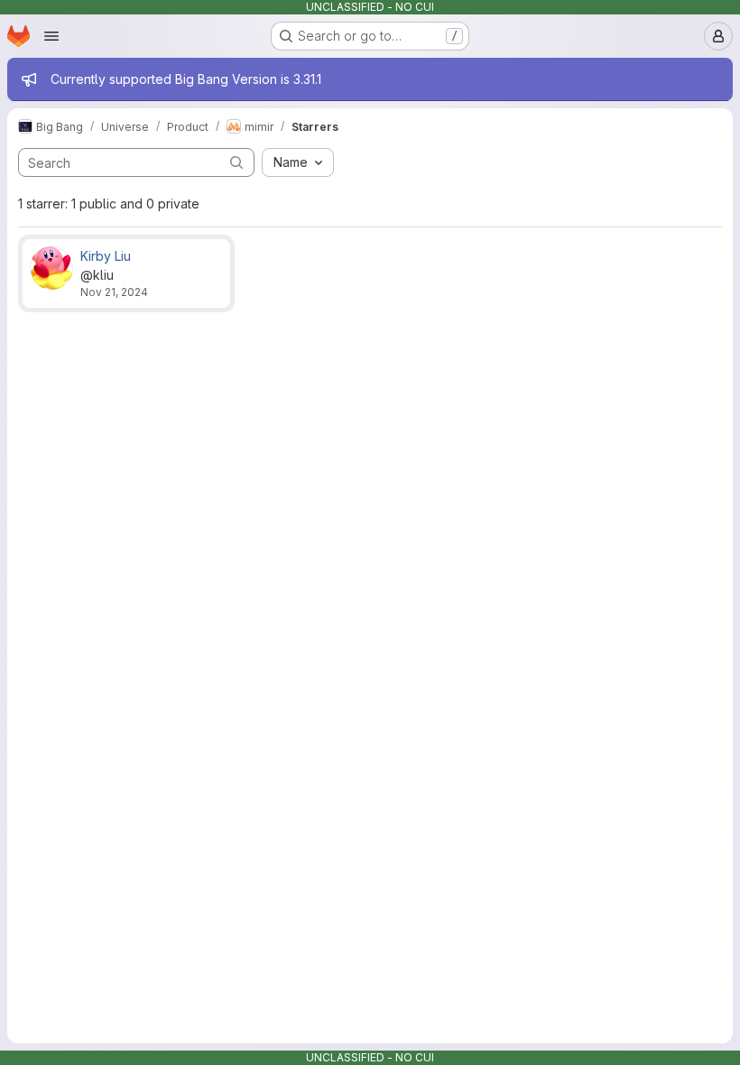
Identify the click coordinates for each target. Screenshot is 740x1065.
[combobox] (298, 162)
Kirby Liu (105, 256)
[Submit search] (236, 162)
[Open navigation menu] (51, 36)
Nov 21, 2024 (114, 292)
